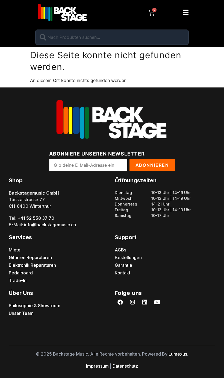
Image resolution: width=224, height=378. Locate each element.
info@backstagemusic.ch (50, 224)
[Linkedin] (144, 302)
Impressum (97, 366)
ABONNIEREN (152, 165)
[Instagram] (132, 302)
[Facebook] (120, 302)
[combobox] (112, 37)
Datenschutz (125, 366)
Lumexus (178, 354)
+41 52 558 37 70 (35, 218)
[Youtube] (157, 302)
